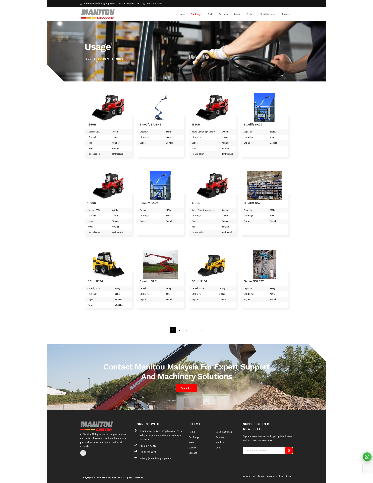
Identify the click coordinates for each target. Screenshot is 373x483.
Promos (286, 14)
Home (182, 14)
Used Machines (268, 14)
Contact (250, 14)
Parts (210, 14)
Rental (237, 14)
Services (223, 14)
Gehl (218, 447)
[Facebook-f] (83, 453)
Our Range (196, 14)
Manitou (220, 442)
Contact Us (186, 388)
